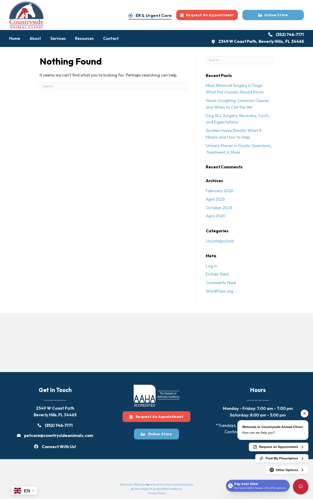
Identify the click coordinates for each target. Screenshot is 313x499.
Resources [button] (84, 38)
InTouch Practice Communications (171, 484)
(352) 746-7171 (290, 34)
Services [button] (58, 38)
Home (14, 38)
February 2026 (219, 190)
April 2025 (215, 199)
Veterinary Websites (133, 484)
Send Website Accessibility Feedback (158, 489)
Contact (111, 38)
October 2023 (219, 207)
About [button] (35, 38)
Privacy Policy (156, 493)
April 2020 (215, 216)
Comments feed (221, 282)
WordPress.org (219, 291)
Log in (211, 266)
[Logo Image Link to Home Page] (26, 14)
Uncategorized (220, 241)
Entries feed (217, 274)
